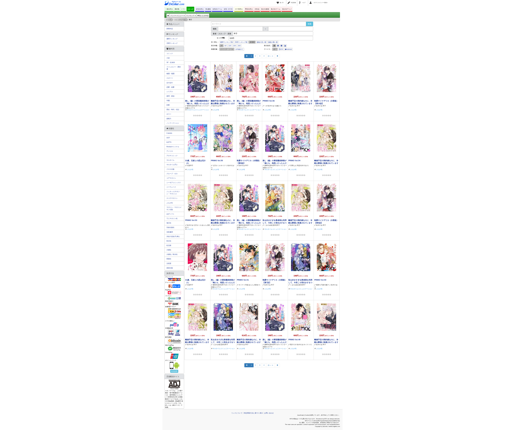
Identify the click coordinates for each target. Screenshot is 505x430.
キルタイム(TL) (171, 165)
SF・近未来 (170, 62)
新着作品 (169, 29)
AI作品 (257, 9)
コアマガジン (171, 178)
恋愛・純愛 (170, 87)
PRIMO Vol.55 (217, 160)
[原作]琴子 (195, 106)
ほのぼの (169, 83)
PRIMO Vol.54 (294, 160)
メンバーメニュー (176, 16)
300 (239, 46)
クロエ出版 (170, 169)
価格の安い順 (261, 42)
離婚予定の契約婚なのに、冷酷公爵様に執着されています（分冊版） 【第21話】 (223, 223)
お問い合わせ (269, 413)
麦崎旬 (189, 106)
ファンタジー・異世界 (173, 68)
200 (234, 46)
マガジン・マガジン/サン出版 (173, 208)
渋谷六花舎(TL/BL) (173, 236)
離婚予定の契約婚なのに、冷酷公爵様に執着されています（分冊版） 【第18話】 (326, 342)
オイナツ (224, 165)
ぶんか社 (216, 110)
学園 (168, 100)
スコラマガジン (172, 198)
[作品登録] (289, 1)
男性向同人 (249, 9)
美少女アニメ (287, 9)
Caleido (169, 133)
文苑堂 (168, 263)
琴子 (221, 106)
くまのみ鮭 (268, 225)
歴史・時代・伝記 (172, 109)
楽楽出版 (169, 268)
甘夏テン (327, 285)
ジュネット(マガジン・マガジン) (173, 193)
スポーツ (169, 78)
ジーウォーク (171, 187)
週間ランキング (172, 39)
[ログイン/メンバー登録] (311, 1)
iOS (281, 49)
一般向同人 (169, 9)
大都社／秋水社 (172, 254)
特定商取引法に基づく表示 (253, 413)
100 (229, 46)
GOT (168, 138)
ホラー (168, 114)
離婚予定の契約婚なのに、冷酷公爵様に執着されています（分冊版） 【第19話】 (197, 342)
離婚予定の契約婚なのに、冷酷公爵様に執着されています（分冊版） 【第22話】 (326, 163)
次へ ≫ (270, 56)
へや (265, 106)
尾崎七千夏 (320, 285)
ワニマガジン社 (172, 218)
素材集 (177, 9)
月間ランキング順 (241, 42)
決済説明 (174, 371)
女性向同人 (200, 9)
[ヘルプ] (300, 1)
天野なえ (293, 165)
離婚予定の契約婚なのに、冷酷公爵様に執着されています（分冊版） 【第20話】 (300, 223)
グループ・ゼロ (172, 174)
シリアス (169, 92)
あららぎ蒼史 (253, 285)
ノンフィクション (172, 123)
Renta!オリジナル (172, 147)
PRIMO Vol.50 (320, 280)
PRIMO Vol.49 (294, 340)
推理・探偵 (170, 96)
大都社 (168, 250)
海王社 (168, 223)
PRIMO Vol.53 (191, 220)
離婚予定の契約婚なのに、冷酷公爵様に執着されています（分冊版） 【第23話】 (300, 103)
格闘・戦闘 (170, 74)
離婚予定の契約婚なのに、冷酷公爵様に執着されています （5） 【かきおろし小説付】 (223, 103)
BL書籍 (208, 9)
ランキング (190, 16)
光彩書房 (169, 232)
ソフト (183, 9)
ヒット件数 (221, 38)
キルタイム (170, 160)
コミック (190, 9)
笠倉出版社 (170, 227)
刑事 (168, 105)
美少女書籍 (265, 9)
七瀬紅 (277, 106)
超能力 (168, 118)
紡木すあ (216, 106)
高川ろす (293, 344)
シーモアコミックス (173, 183)
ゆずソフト (170, 214)
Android (289, 49)
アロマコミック (172, 156)
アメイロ (169, 151)
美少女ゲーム (275, 9)
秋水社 (168, 241)
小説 (168, 58)
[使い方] (278, 1)
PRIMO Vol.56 (269, 101)
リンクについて (236, 413)
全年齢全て (239, 49)
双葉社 (168, 259)
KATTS (168, 142)
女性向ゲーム (217, 9)
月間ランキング (172, 43)
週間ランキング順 (226, 42)
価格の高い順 (273, 42)
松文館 (168, 245)
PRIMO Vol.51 (243, 280)
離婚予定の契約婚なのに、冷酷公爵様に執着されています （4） (249, 342)
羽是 (298, 165)
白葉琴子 (190, 165)
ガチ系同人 (239, 9)
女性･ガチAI (228, 9)
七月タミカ (217, 165)
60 (225, 46)
